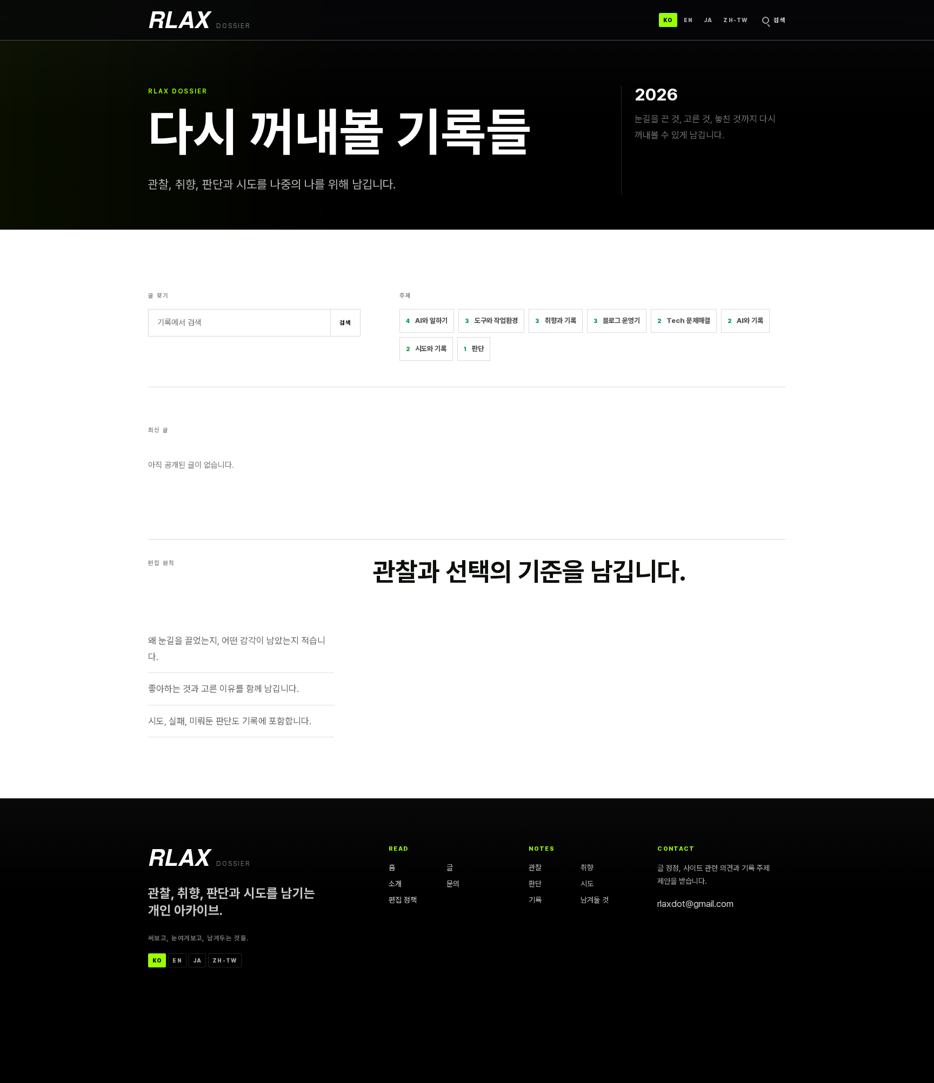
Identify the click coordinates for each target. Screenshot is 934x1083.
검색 (345, 322)
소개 (395, 883)
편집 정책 (403, 899)
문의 (452, 883)
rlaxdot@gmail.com (695, 903)
